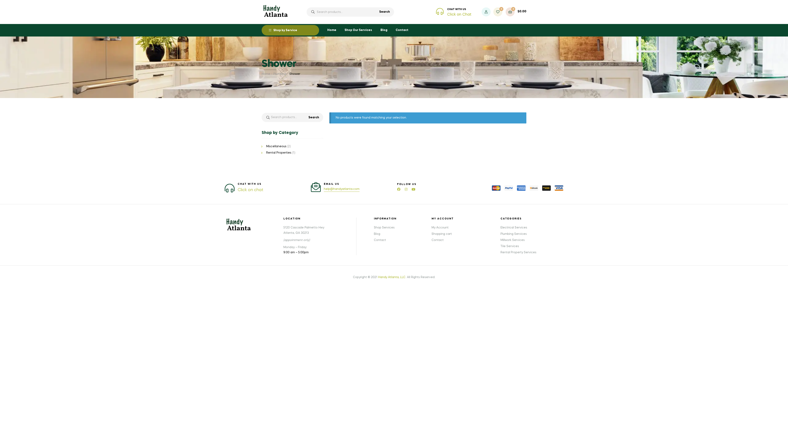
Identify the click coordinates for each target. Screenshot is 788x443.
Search (384, 11)
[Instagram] (406, 189)
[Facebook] (398, 189)
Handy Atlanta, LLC (391, 277)
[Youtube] (413, 189)
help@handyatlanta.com (342, 189)
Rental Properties (278, 152)
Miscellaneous (276, 146)
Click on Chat (459, 14)
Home (266, 74)
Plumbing (279, 74)
